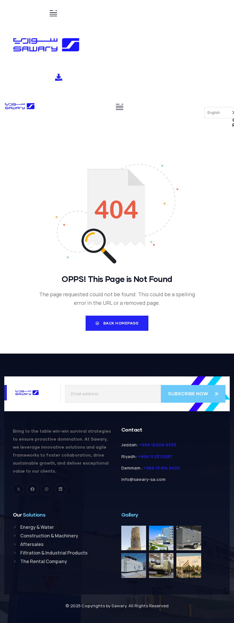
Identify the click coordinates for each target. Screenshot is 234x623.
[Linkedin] (60, 489)
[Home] (46, 44)
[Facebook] (32, 489)
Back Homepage (120, 323)
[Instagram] (46, 489)
